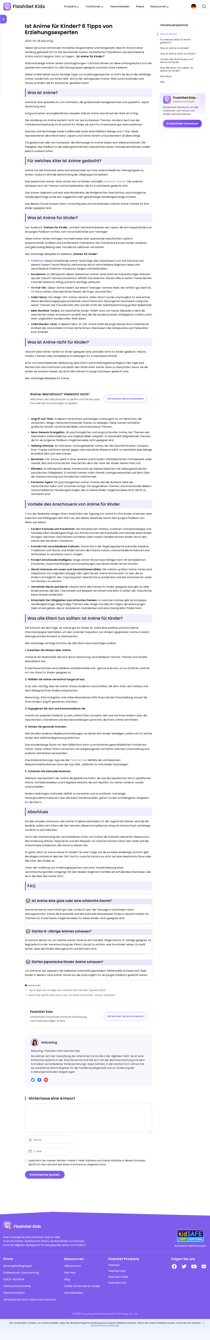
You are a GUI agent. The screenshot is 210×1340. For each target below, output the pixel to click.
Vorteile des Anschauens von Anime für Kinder (176, 61)
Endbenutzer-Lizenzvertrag (21, 1272)
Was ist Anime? (169, 34)
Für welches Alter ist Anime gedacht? (175, 41)
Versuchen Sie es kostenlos (125, 399)
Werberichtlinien (14, 1293)
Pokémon (37, 261)
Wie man (70, 1272)
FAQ (162, 81)
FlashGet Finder (118, 1277)
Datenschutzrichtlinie (17, 1286)
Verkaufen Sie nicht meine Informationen (29, 1299)
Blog (67, 1279)
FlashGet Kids (78, 760)
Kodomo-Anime (115, 181)
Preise (140, 6)
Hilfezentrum (72, 1266)
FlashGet (114, 1265)
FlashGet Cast (117, 1283)
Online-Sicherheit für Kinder (82, 1286)
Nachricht (35, 985)
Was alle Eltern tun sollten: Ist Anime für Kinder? (176, 69)
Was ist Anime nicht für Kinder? (178, 53)
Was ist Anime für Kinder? (174, 48)
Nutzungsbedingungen (17, 1266)
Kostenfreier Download (182, 123)
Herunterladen (119, 6)
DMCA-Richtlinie (13, 1279)
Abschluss (165, 76)
